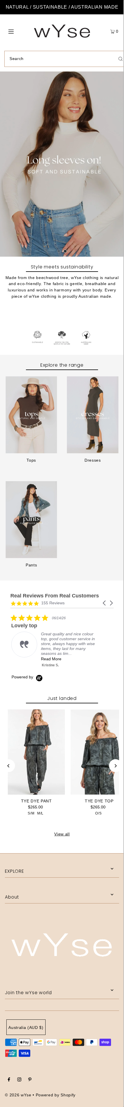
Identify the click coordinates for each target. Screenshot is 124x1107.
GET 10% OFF (62, 589)
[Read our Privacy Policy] (107, 619)
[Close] (114, 461)
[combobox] (28, 566)
